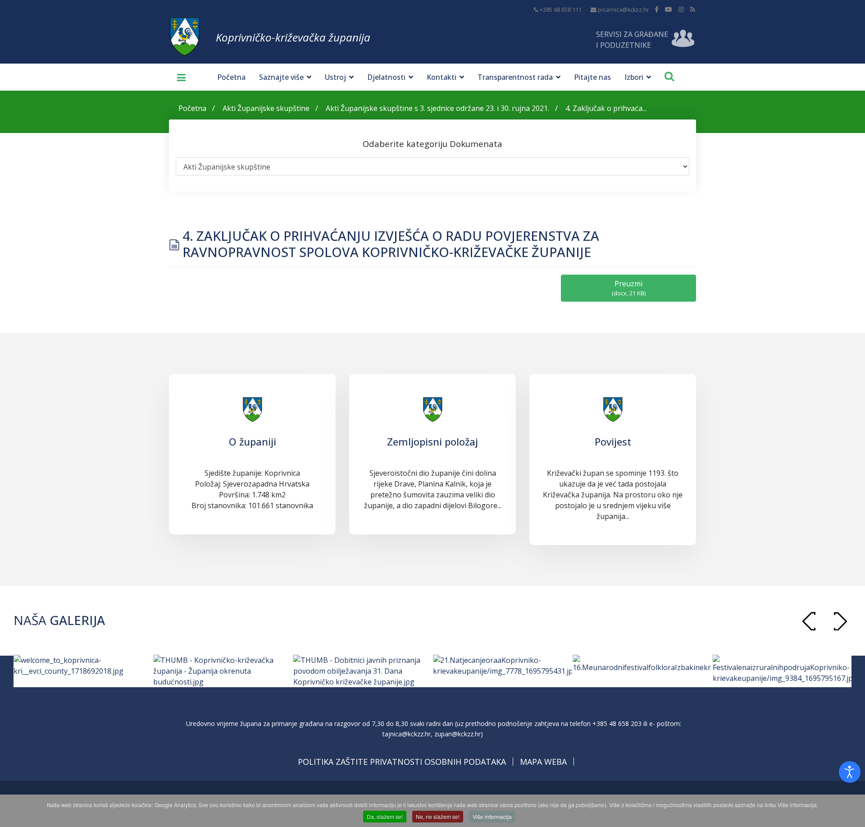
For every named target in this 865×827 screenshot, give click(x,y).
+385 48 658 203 (617, 723)
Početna (231, 77)
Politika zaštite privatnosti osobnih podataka (402, 762)
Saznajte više (281, 77)
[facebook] (657, 9)
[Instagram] (681, 9)
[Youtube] (668, 9)
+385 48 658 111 (561, 10)
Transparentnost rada (515, 77)
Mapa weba (543, 762)
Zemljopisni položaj (432, 441)
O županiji (252, 441)
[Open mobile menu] (178, 77)
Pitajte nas (592, 77)
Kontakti (441, 77)
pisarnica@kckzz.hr (623, 10)
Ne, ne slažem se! (438, 816)
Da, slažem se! (385, 816)
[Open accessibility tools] (849, 772)
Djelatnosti (386, 77)
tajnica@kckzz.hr (406, 734)
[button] (840, 621)
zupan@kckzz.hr (457, 734)
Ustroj (335, 77)
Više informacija (492, 816)
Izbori (633, 77)
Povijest (613, 441)
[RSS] (692, 9)
